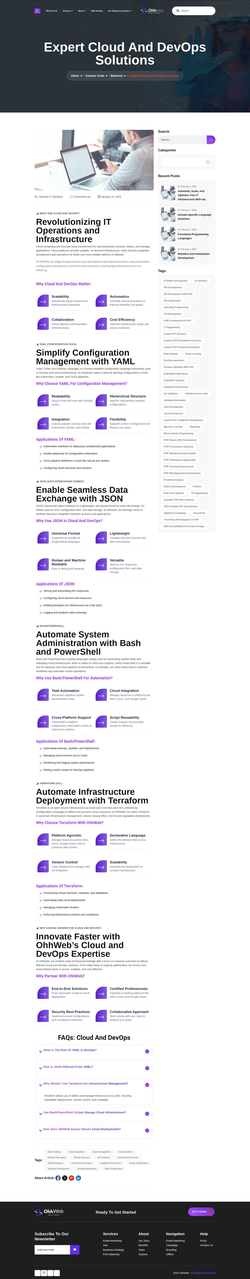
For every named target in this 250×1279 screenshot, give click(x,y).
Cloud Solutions (125, 1152)
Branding (171, 1249)
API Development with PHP (178, 294)
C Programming (172, 327)
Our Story (144, 1240)
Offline (170, 1254)
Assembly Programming (176, 307)
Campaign (172, 1245)
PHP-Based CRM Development (180, 440)
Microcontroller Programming (178, 433)
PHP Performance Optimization (180, 460)
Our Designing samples (118, 11)
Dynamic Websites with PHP (179, 367)
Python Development (174, 486)
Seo (105, 1245)
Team (141, 1249)
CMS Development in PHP (177, 320)
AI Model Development (175, 281)
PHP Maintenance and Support (180, 453)
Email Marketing (112, 1240)
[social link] (58, 1178)
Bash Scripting (54, 1152)
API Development (173, 287)
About (80, 11)
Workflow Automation (86, 1168)
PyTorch (197, 486)
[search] (211, 139)
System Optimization (138, 1163)
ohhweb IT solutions (51, 196)
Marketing (195, 427)
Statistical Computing (175, 513)
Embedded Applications (176, 373)
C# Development (172, 314)
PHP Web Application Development (182, 473)
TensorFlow (199, 513)
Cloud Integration (76, 1152)
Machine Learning (173, 427)
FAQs (203, 1240)
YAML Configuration (113, 1168)
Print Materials (111, 1254)
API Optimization (172, 300)
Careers (143, 1254)
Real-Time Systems (174, 493)
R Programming (199, 493)
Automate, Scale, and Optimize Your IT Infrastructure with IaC (192, 195)
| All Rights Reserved (202, 1272)
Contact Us (206, 1245)
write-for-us (51, 11)
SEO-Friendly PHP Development (181, 506)
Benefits (143, 1245)
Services (66, 11)
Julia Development (173, 413)
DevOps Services (82, 1157)
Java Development (173, 407)
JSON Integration (55, 1163)
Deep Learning (193, 354)
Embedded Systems (174, 380)
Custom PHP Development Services (182, 340)
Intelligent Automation (175, 400)
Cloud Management (101, 1152)
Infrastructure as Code (128, 1157)
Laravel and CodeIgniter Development (183, 420)
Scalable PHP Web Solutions (179, 500)
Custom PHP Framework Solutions (182, 347)
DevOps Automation (57, 1157)
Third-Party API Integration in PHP (181, 519)
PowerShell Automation (81, 1163)
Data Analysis (171, 354)
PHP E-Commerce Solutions (178, 446)
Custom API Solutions (175, 334)
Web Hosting (97, 11)
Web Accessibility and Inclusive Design (184, 526)
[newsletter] (74, 1249)
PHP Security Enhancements (179, 466)
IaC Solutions (104, 1157)
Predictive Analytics (174, 480)
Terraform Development (58, 1168)
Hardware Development (176, 387)
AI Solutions (201, 281)
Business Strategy (113, 1249)
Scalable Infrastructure (110, 1163)
